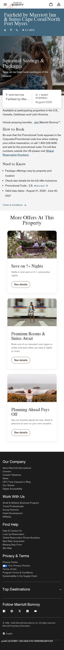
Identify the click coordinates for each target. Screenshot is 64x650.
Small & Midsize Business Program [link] (21, 502)
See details (20, 284)
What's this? (39, 186)
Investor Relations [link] (12, 475)
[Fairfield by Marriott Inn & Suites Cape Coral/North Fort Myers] (5, 30)
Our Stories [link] (8, 485)
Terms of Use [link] (10, 569)
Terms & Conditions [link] (12, 205)
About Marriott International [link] (17, 468)
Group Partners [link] (11, 509)
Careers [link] (7, 471)
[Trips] (50, 4)
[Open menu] (5, 4)
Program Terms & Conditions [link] (18, 572)
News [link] (5, 478)
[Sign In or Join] (58, 4)
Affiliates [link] (7, 516)
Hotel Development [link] (12, 513)
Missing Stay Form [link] (12, 544)
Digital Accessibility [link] (12, 488)
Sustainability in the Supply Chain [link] (20, 576)
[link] (16, 565)
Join (36, 122)
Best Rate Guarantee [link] (13, 541)
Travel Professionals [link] (13, 506)
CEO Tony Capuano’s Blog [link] (17, 481)
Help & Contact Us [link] (12, 530)
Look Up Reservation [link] (13, 534)
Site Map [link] (7, 548)
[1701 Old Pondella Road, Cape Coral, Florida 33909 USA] (11, 30)
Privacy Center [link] (10, 562)
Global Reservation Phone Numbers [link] (21, 537)
